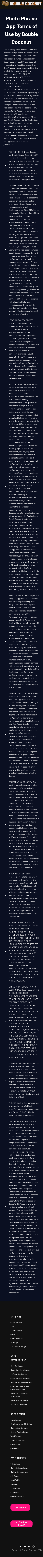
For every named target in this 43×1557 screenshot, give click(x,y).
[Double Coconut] (21, 3)
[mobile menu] (40, 3)
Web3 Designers (16, 1436)
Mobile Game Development (20, 1370)
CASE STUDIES (18, 1458)
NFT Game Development (19, 1404)
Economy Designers (17, 1440)
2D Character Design (18, 1346)
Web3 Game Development (20, 1400)
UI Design (14, 1342)
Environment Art (16, 1330)
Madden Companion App (19, 1472)
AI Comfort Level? (21, 1523)
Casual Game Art (16, 1322)
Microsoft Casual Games (19, 1468)
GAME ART (15, 1316)
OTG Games (14, 1476)
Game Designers (16, 1420)
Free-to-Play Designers (19, 1432)
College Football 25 (17, 1496)
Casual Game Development (20, 1378)
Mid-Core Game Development (21, 1382)
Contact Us (20, 1507)
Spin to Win (14, 1492)
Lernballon (14, 1484)
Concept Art (14, 1334)
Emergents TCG (16, 1488)
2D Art (12, 1326)
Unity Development (17, 1366)
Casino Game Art (16, 1338)
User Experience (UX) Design (21, 1424)
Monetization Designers (19, 1428)
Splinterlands (15, 1464)
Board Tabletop (16, 1480)
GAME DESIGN (17, 1414)
